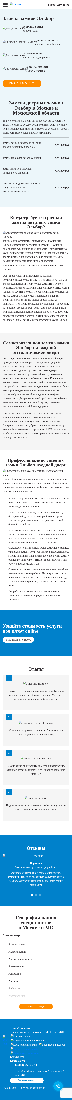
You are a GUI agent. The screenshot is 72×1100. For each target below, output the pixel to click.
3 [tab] (40, 895)
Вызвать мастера (22, 83)
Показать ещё (36, 1006)
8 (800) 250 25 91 (58, 4)
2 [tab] (36, 895)
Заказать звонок (27, 1080)
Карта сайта (17, 1060)
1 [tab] (32, 895)
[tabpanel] (36, 870)
